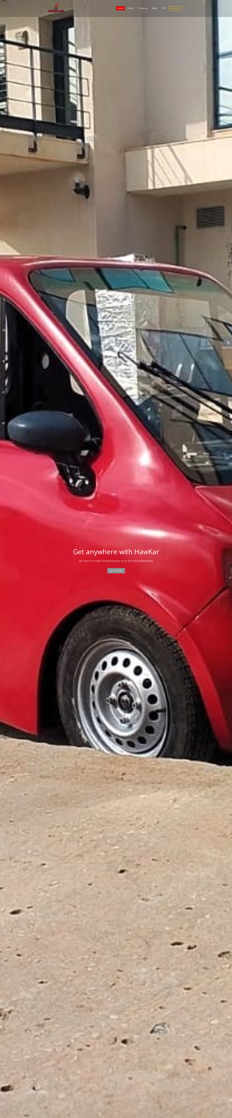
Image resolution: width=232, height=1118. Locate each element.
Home (120, 8)
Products (143, 8)
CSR (164, 8)
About (131, 8)
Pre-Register (175, 8)
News (155, 8)
